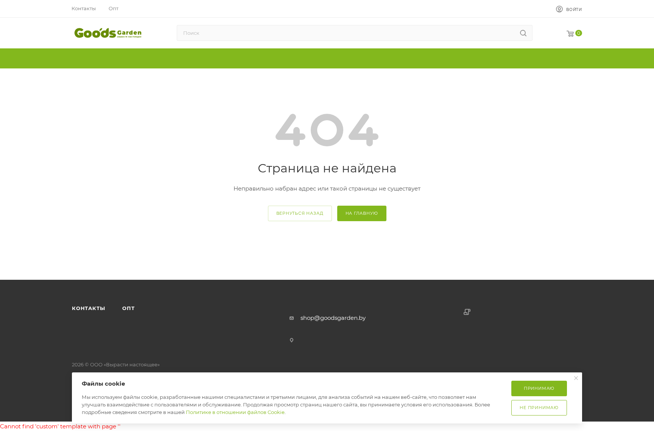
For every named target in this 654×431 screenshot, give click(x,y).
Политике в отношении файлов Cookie (235, 412)
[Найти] (523, 33)
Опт (182, 269)
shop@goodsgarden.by (333, 317)
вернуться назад (300, 213)
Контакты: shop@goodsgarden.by (120, 269)
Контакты (88, 308)
